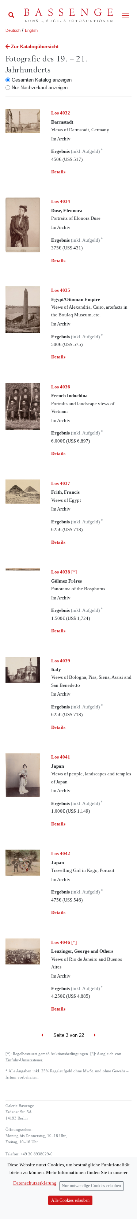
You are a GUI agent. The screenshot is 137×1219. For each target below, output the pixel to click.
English (31, 30)
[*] (64, 572)
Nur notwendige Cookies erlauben (91, 1186)
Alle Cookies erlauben (70, 1200)
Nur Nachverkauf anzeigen (40, 87)
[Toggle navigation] (125, 15)
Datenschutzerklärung (35, 1183)
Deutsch (12, 30)
